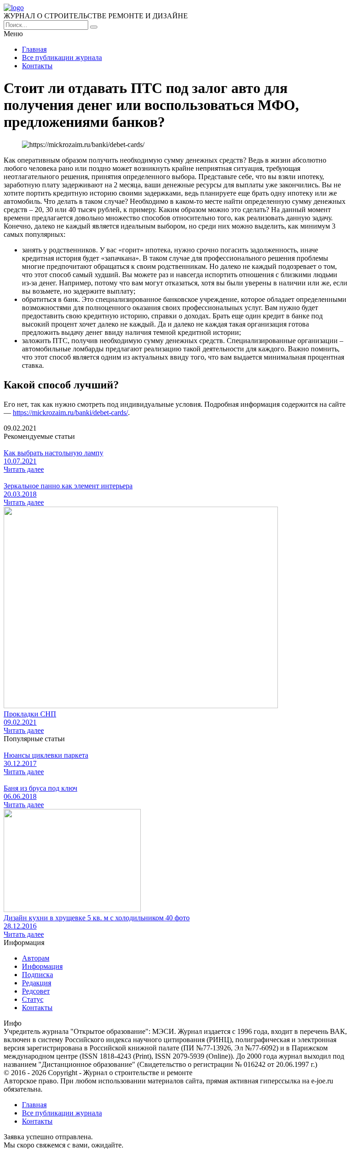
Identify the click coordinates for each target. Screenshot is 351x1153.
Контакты (37, 66)
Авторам (35, 958)
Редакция (36, 983)
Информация (42, 966)
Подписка (37, 974)
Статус (32, 999)
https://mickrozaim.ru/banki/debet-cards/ (70, 412)
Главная (34, 49)
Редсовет (36, 991)
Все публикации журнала (62, 57)
